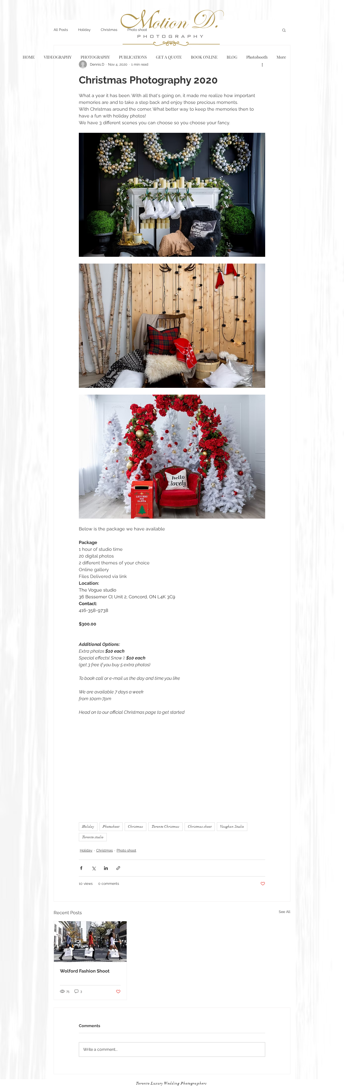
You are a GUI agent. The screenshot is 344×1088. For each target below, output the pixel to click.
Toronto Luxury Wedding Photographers (171, 1083)
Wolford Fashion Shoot (85, 971)
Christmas (109, 30)
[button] (284, 30)
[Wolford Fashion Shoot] (90, 941)
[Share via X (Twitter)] (93, 868)
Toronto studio (93, 837)
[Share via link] (118, 868)
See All (284, 912)
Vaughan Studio (232, 826)
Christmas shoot (200, 826)
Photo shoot (126, 850)
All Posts (61, 30)
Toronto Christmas (165, 826)
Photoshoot (111, 826)
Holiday (84, 30)
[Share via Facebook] (81, 868)
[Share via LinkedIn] (106, 868)
